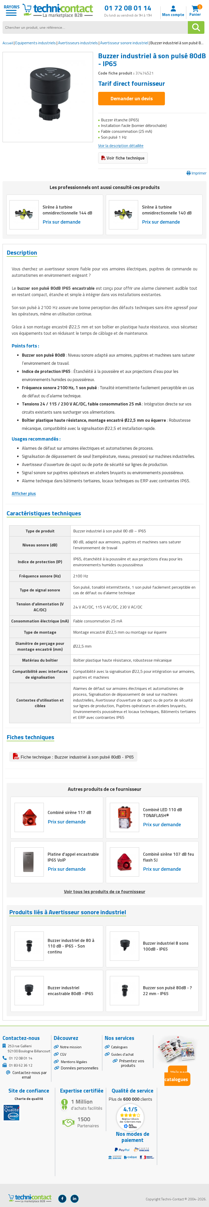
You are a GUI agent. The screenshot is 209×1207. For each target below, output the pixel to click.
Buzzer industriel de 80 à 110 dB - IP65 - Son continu (71, 946)
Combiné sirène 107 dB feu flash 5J (168, 857)
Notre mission (71, 1047)
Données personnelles (79, 1067)
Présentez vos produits (131, 1063)
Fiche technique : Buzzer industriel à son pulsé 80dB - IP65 (76, 757)
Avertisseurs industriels (78, 43)
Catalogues (119, 1047)
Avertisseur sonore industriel (124, 43)
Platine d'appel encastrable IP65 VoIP (73, 857)
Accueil (8, 43)
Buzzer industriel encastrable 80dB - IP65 (71, 990)
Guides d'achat (122, 1054)
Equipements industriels (35, 43)
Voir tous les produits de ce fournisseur (104, 891)
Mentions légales (73, 1061)
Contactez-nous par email (29, 1075)
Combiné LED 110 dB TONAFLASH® (162, 812)
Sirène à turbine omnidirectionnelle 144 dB (67, 210)
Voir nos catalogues (176, 1076)
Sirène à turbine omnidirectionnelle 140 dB (167, 210)
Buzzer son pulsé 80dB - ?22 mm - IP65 (167, 990)
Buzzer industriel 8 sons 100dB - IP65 (166, 946)
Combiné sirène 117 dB (69, 812)
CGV (63, 1054)
